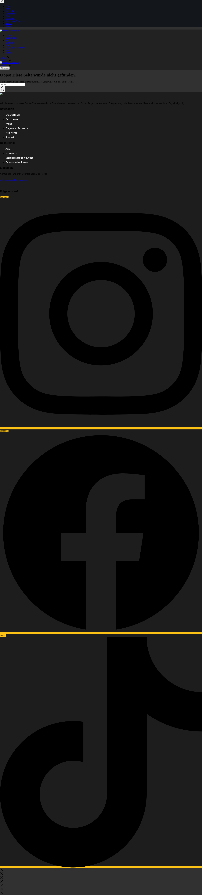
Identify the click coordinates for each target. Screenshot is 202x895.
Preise (8, 45)
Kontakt (9, 52)
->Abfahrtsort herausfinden (14, 179)
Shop (7, 40)
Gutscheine (10, 43)
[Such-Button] (2, 89)
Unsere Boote (11, 38)
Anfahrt (8, 50)
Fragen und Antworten (15, 48)
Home (8, 35)
